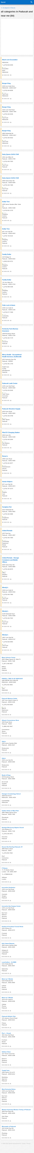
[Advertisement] (17, 37)
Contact (24, 1143)
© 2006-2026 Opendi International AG (11, 1143)
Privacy (28, 1143)
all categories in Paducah (8, 8)
